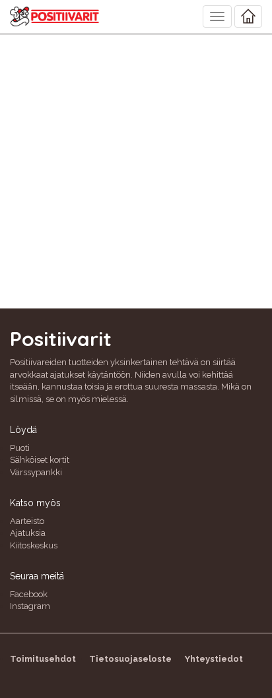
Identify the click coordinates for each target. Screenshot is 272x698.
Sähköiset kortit (39, 460)
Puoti (20, 448)
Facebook (29, 594)
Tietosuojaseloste (130, 659)
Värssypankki (36, 472)
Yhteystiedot (214, 659)
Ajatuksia (28, 533)
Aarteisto (27, 521)
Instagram (30, 606)
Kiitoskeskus (33, 545)
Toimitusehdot (43, 659)
